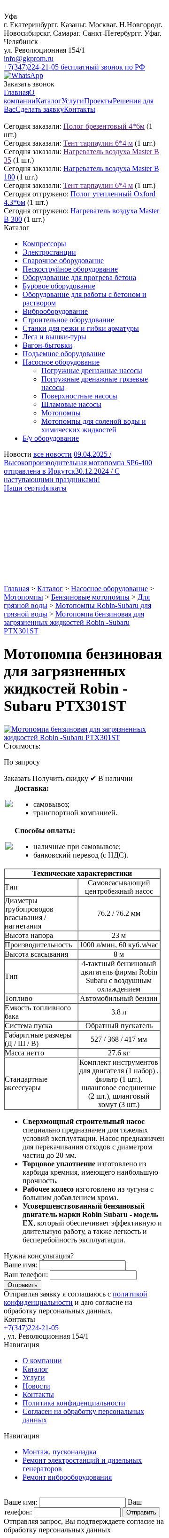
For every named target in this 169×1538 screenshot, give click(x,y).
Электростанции (49, 252)
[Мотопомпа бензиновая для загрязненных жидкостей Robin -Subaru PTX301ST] (84, 738)
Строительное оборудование (68, 320)
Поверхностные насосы (79, 396)
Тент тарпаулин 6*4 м (98, 143)
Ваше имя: (20, 1265)
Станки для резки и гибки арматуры (81, 328)
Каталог (48, 101)
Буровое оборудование (59, 286)
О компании (20, 96)
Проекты (98, 101)
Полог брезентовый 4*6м (104, 126)
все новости (52, 454)
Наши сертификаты (35, 488)
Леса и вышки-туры (54, 337)
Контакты (79, 109)
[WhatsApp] (23, 75)
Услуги (72, 101)
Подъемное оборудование (64, 354)
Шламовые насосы (71, 404)
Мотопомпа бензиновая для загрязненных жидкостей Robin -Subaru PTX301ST (74, 622)
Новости (36, 1386)
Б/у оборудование (51, 438)
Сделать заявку (39, 109)
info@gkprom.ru (29, 58)
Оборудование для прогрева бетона (79, 277)
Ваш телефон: (26, 1275)
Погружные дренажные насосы (91, 371)
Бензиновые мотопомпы (90, 597)
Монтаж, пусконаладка (59, 1452)
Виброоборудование (55, 311)
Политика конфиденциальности (74, 1403)
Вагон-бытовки (47, 345)
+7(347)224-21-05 (31, 1328)
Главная (16, 92)
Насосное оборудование (61, 362)
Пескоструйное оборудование (70, 269)
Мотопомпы (61, 413)
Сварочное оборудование (63, 261)
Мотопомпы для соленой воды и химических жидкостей (93, 425)
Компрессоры (44, 244)
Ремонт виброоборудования (67, 1477)
